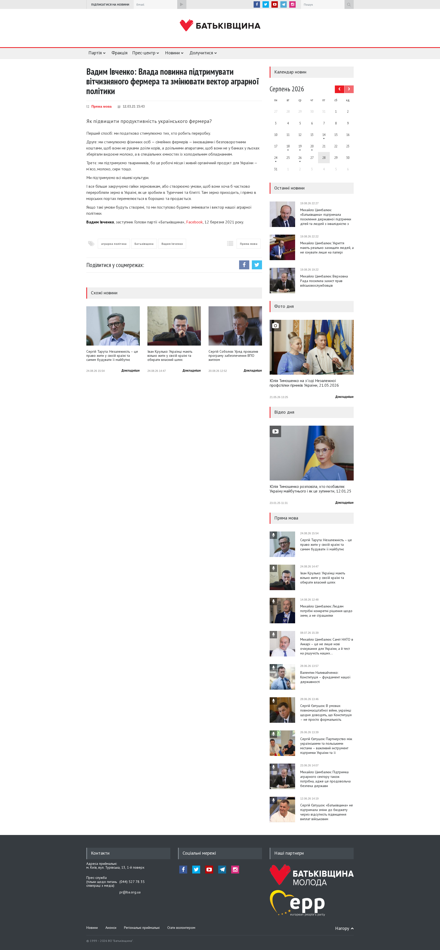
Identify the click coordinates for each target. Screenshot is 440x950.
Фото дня (284, 306)
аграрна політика (114, 244)
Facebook (194, 221)
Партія (95, 53)
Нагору (342, 928)
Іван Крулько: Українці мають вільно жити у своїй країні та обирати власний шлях (169, 355)
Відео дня (284, 412)
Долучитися (201, 53)
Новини (172, 53)
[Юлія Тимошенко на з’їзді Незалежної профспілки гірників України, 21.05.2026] (312, 347)
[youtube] (274, 4)
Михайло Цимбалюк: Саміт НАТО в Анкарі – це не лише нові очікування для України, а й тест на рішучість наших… (326, 646)
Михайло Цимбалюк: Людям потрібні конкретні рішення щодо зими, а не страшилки (326, 611)
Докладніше (130, 370)
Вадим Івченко (172, 244)
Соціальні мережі (199, 853)
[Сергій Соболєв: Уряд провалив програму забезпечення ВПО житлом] (235, 326)
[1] (324, 134)
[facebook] (257, 4)
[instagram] (292, 4)
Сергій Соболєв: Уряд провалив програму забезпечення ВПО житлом (233, 355)
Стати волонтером (181, 927)
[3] (276, 157)
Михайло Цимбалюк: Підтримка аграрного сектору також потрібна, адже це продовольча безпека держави (325, 779)
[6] (300, 146)
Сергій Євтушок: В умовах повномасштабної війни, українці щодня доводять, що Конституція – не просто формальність (326, 712)
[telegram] (283, 4)
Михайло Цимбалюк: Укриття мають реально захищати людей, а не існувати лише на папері (327, 248)
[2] (288, 146)
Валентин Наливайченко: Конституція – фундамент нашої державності (325, 677)
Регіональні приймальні (142, 927)
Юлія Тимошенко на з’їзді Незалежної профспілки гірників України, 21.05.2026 (304, 383)
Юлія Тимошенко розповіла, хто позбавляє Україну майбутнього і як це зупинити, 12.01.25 (310, 488)
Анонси (110, 927)
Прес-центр (143, 53)
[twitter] (266, 4)
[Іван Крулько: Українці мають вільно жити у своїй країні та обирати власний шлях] (174, 326)
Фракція (120, 53)
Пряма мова (101, 106)
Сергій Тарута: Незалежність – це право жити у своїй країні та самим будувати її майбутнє (112, 355)
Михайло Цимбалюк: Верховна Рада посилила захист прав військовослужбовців (324, 281)
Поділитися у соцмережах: (115, 265)
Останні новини (289, 188)
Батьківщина (144, 244)
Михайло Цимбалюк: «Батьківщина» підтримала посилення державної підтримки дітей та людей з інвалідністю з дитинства (325, 217)
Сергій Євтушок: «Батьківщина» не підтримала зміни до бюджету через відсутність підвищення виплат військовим (326, 812)
